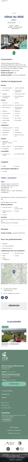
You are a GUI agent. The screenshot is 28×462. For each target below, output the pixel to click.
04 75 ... (11, 293)
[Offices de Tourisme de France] (20, 449)
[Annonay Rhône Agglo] (8, 443)
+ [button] (2, 265)
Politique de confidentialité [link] (15, 459)
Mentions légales (14, 427)
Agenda (4, 397)
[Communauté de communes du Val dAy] (20, 443)
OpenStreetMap (15, 283)
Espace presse (7, 407)
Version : (14, 20)
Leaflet (10, 283)
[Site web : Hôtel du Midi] (6, 297)
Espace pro (6, 405)
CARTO (25, 283)
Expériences (5, 394)
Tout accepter (11, 457)
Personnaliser (21, 457)
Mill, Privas (17, 433)
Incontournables (7, 391)
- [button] (3, 267)
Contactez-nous (14, 384)
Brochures (6, 402)
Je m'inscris (6, 419)
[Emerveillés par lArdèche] (8, 449)
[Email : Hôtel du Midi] (2, 297)
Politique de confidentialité (14, 430)
